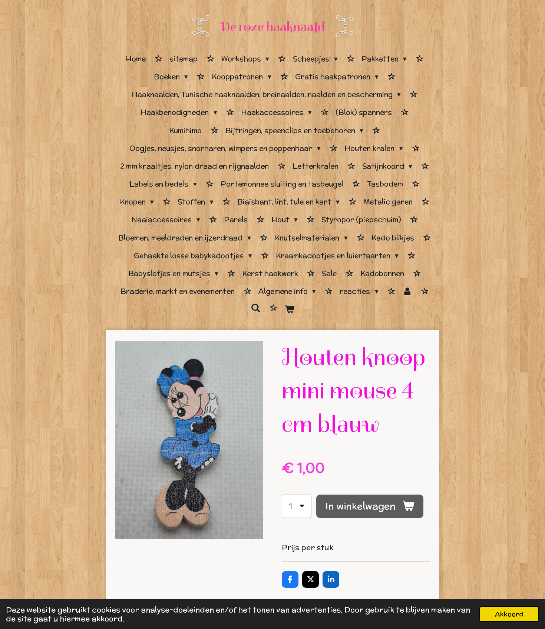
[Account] (407, 291)
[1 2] (296, 506)
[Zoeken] (255, 308)
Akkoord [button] (509, 614)
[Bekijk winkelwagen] (289, 309)
